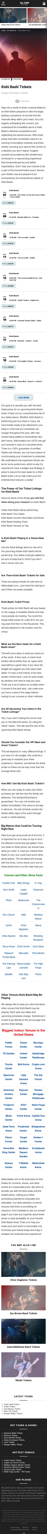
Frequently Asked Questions (19, 1529)
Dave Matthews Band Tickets (23, 1346)
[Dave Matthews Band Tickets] (23, 1331)
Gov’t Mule (38, 946)
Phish (9, 900)
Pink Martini (38, 953)
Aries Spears (8, 935)
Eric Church (9, 914)
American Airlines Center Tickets (17, 1467)
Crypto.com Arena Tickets (14, 1462)
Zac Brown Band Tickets (23, 1313)
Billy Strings (23, 883)
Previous (1, 17)
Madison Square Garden (23, 1152)
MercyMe (23, 953)
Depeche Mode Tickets (13, 1433)
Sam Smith (8, 889)
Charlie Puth (8, 883)
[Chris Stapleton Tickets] (13, 15)
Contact (34, 1527)
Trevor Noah (8, 946)
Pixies (38, 974)
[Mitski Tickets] (23, 1364)
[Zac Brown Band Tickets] (23, 1297)
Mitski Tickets (24, 1380)
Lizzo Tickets (9, 1442)
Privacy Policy (15, 1527)
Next (45, 17)
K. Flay (38, 883)
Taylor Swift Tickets (11, 1404)
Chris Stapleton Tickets (10, 25)
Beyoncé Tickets (10, 1435)
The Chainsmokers (38, 904)
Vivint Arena (23, 1115)
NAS (23, 914)
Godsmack (23, 900)
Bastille (8, 974)
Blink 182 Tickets (10, 1411)
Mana (38, 925)
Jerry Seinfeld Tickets (12, 1438)
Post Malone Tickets (12, 1409)
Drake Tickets (9, 1406)
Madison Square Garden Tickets (17, 1465)
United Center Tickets (12, 1460)
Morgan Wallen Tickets (13, 1413)
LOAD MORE (23, 397)
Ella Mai (23, 935)
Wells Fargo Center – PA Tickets (17, 1472)
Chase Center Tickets (12, 1469)
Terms (34, 1529)
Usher (9, 925)
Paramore (38, 889)
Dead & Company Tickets (14, 1440)
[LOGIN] (44, 3)
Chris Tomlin (23, 946)
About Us (26, 1527)
